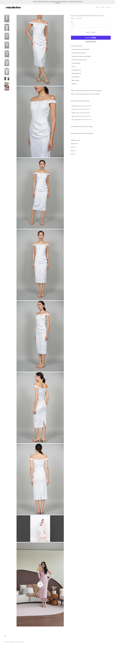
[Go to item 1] (6, 18)
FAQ (5, 636)
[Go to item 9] (6, 86)
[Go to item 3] (6, 36)
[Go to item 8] (6, 79)
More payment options (91, 41)
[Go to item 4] (6, 45)
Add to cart (91, 32)
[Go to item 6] (6, 62)
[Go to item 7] (6, 71)
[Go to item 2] (6, 27)
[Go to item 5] (6, 54)
